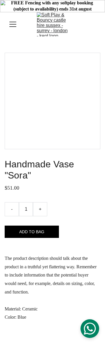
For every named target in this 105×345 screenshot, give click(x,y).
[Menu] (12, 24)
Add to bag (31, 231)
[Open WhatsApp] (89, 328)
